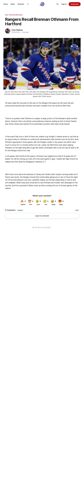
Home (5, 4)
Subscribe (74, 4)
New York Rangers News (14, 15)
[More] (28, 4)
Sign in (64, 4)
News (13, 4)
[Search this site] (57, 4)
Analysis (21, 4)
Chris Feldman (17, 30)
